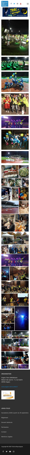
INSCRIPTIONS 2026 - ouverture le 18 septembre (4, 4)
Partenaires (4, 427)
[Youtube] (10, 451)
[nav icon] (28, 3)
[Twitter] (6, 451)
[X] (14, 3)
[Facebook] (11, 3)
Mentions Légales (6, 436)
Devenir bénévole (6, 422)
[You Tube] (20, 3)
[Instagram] (17, 3)
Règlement (4, 417)
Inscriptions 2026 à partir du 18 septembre (14, 413)
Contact (3, 432)
